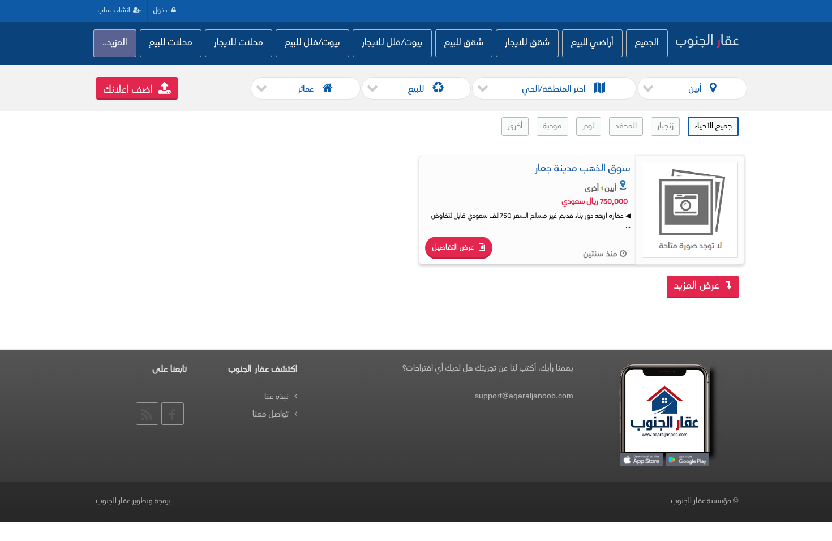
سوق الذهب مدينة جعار (583, 169)
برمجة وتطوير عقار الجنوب (133, 501)
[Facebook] (172, 413)
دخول (161, 10)
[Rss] (147, 413)
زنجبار (665, 126)
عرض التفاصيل (453, 248)
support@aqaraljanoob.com (524, 396)
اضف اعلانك (128, 90)
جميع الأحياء (713, 126)
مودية (552, 126)
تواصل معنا (270, 414)
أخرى (515, 126)
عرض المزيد (698, 286)
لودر (588, 126)
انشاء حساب (114, 10)
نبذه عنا (276, 396)
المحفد (626, 126)
